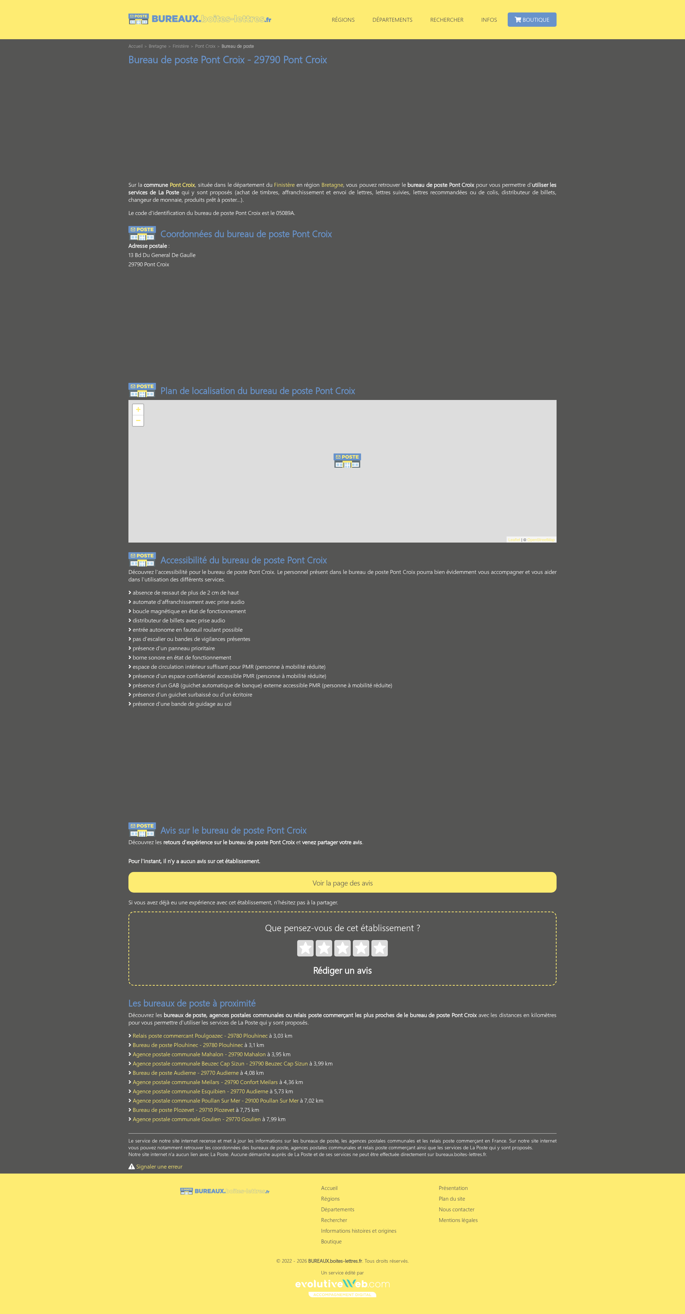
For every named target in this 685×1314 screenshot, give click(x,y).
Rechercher (446, 19)
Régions (343, 19)
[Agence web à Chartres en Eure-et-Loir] (342, 1287)
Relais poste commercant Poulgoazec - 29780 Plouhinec (200, 1035)
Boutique (535, 19)
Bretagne (332, 184)
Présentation (453, 1187)
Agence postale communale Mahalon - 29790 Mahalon (199, 1054)
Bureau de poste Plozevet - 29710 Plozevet (183, 1109)
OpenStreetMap (541, 539)
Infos (489, 19)
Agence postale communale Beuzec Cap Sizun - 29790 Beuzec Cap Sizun (220, 1063)
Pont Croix (182, 184)
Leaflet (514, 539)
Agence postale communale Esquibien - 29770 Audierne (200, 1091)
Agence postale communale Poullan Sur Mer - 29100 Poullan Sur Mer (216, 1100)
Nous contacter (457, 1209)
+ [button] (138, 409)
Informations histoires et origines (358, 1230)
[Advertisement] (342, 125)
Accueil (329, 1187)
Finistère (284, 184)
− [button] (138, 420)
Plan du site (452, 1198)
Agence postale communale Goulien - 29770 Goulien (197, 1119)
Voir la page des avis (343, 882)
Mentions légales (458, 1219)
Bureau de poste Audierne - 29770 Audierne (186, 1072)
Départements (392, 19)
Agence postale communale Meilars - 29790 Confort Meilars (205, 1081)
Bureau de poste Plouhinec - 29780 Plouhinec (188, 1044)
